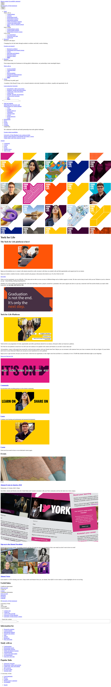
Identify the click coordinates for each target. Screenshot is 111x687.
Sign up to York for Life (7, 356)
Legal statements (8, 676)
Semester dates (7, 671)
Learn (5, 146)
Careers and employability (10, 653)
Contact (3, 591)
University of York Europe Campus (13, 616)
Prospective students (9, 629)
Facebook (3, 596)
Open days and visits (9, 656)
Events (5, 122)
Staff (5, 635)
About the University (9, 663)
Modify (6, 685)
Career (3, 447)
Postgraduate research (9, 649)
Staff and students (8, 103)
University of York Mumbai (11, 615)
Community (7, 143)
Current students (8, 630)
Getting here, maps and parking (12, 666)
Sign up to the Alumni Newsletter (12, 544)
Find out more (4, 588)
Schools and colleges (9, 633)
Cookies (6, 679)
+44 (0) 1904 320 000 (9, 613)
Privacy (6, 677)
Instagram (3, 595)
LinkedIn (3, 598)
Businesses (7, 638)
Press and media (8, 639)
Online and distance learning (11, 650)
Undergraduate (8, 646)
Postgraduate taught (9, 648)
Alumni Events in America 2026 (11, 485)
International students (9, 632)
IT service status (8, 669)
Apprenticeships (8, 652)
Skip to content (4, 1)
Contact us (6, 612)
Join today (3, 276)
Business (6, 59)
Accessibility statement (14, 1)
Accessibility (7, 682)
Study (5, 11)
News (5, 121)
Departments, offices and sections (12, 665)
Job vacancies (7, 668)
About (5, 79)
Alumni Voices (8, 149)
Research (6, 39)
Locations (6, 125)
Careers (6, 145)
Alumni (6, 124)
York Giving (7, 150)
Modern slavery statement (10, 680)
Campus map (7, 610)
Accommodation (8, 655)
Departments (7, 119)
